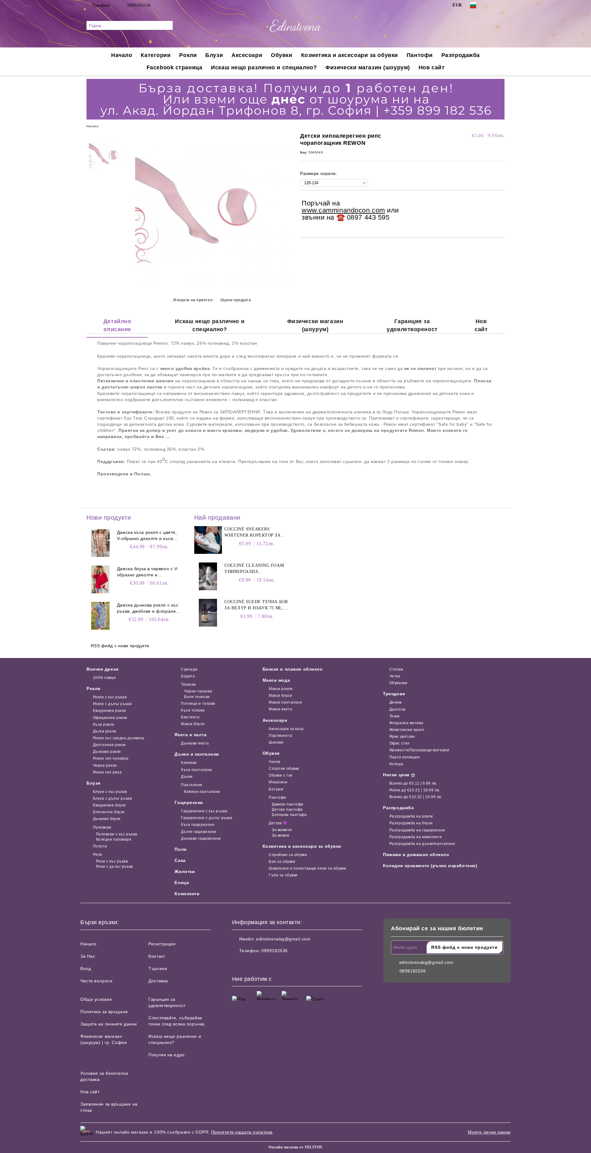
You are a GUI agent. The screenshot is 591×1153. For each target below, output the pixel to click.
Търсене (157, 968)
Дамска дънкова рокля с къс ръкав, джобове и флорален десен (148, 608)
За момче (280, 835)
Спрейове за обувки (288, 855)
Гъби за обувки (283, 875)
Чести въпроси (96, 980)
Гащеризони (189, 802)
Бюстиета (190, 717)
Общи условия (96, 999)
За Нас (87, 956)
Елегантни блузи (109, 812)
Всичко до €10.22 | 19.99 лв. (415, 797)
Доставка (158, 980)
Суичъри (189, 669)
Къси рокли (103, 724)
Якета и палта (191, 734)
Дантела (397, 709)
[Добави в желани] (500, 210)
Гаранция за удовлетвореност (412, 325)
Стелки (396, 669)
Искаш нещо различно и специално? (264, 67)
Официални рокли (110, 718)
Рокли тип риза (107, 772)
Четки (394, 676)
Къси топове (193, 710)
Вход (85, 968)
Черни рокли (105, 765)
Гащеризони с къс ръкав (204, 811)
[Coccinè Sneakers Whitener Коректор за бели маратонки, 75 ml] (208, 540)
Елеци (182, 882)
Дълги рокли (104, 731)
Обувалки (398, 683)
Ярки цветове (402, 736)
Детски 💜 (278, 823)
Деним (395, 702)
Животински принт (407, 730)
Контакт (156, 956)
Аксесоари (246, 55)
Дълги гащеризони (198, 832)
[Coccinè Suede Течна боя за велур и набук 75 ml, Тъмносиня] (208, 613)
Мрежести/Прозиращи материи (419, 750)
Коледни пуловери (113, 839)
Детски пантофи (287, 809)
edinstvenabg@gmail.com (283, 938)
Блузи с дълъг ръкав (112, 798)
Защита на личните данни (108, 1023)
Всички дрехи (102, 669)
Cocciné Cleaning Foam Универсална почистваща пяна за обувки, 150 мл (254, 569)
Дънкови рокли (107, 751)
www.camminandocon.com (343, 210)
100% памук (104, 678)
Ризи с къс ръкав (112, 861)
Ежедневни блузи (109, 805)
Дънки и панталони (197, 754)
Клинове (189, 763)
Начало (121, 55)
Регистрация (161, 943)
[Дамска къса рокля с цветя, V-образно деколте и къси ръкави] (100, 543)
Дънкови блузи (107, 819)
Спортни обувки (284, 768)
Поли (181, 849)
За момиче (282, 830)
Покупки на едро (166, 1054)
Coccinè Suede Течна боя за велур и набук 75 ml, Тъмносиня (255, 605)
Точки (394, 716)
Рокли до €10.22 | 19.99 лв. (414, 790)
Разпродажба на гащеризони (417, 830)
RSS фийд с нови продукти (120, 645)
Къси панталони (196, 770)
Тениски (188, 684)
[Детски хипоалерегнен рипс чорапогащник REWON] (212, 284)
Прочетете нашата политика (242, 1132)
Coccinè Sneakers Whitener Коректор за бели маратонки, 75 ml (252, 532)
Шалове (276, 742)
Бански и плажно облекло (293, 669)
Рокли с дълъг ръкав (112, 704)
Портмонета (280, 735)
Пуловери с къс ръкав (116, 834)
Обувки (281, 55)
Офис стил (399, 743)
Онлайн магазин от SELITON (295, 1147)
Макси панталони (285, 702)
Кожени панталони (202, 792)
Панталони (191, 785)
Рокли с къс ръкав (110, 697)
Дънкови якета (195, 743)
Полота (100, 846)
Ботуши (276, 789)
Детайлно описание (117, 325)
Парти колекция (404, 757)
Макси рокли (280, 689)
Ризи (97, 854)
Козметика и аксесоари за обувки (349, 55)
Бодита (188, 676)
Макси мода (276, 680)
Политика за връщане (104, 1011)
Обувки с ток (280, 775)
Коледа (396, 764)
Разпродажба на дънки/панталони (422, 844)
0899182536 (139, 5)
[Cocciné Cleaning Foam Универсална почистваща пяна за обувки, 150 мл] (208, 576)
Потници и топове (198, 703)
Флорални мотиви (406, 723)
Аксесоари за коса (286, 729)
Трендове (394, 693)
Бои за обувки (282, 861)
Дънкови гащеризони (201, 838)
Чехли (274, 762)
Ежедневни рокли (109, 710)
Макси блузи (192, 724)
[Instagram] (501, 5)
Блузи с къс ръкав (110, 792)
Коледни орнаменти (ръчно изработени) (430, 865)
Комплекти (187, 893)
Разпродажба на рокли (411, 816)
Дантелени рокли (109, 745)
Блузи (214, 55)
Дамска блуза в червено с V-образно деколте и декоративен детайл (148, 572)
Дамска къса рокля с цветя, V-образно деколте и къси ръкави (147, 536)
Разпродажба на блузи (411, 823)
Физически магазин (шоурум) (367, 67)
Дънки (186, 776)
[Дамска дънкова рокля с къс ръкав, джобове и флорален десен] (100, 616)
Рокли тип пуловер (110, 758)
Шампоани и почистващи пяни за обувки (307, 868)
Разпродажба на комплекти (415, 837)
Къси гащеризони (197, 824)
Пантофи (420, 55)
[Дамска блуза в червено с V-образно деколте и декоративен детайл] (100, 579)
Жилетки (185, 871)
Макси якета (280, 709)
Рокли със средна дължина (118, 738)
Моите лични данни (489, 1132)
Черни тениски (198, 691)
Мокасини (278, 782)
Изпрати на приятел (192, 300)
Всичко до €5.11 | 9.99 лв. (413, 783)
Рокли (188, 55)
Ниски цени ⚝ (399, 774)
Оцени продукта (235, 300)
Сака (180, 860)
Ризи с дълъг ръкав (114, 866)
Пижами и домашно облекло (416, 854)
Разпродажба (460, 55)
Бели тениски (197, 697)
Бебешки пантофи (289, 815)
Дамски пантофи (288, 804)
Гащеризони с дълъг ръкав (206, 818)
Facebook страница (175, 67)
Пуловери (102, 827)
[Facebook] (491, 5)
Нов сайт (431, 67)
